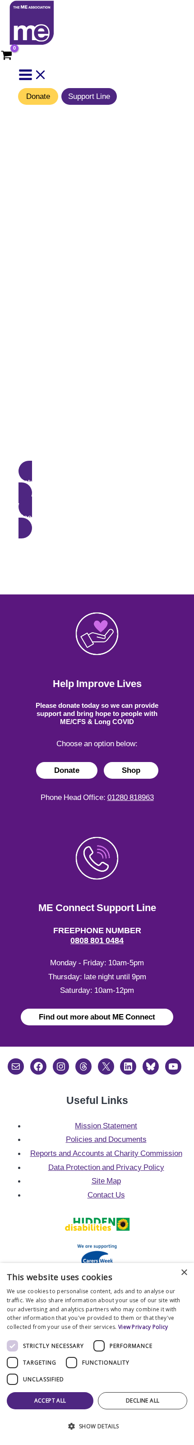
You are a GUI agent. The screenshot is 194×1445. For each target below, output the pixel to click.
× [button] (183, 1272)
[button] (97, 482)
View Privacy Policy (143, 1327)
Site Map (106, 1180)
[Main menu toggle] (33, 75)
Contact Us (106, 1194)
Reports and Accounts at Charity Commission (106, 1153)
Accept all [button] (50, 1400)
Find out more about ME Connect (97, 1016)
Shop (131, 770)
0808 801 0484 (97, 940)
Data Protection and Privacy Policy (106, 1167)
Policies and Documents (106, 1139)
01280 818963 (130, 797)
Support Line (89, 96)
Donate (38, 96)
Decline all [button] (142, 1400)
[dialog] (97, 1354)
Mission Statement (106, 1125)
